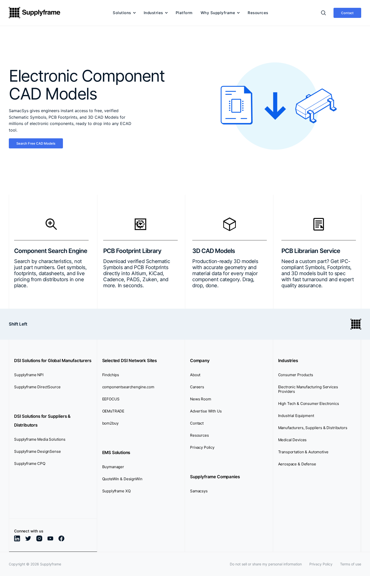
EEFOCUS (111, 399)
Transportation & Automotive (303, 452)
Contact (347, 13)
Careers (197, 387)
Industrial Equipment (296, 415)
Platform (184, 13)
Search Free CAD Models (35, 143)
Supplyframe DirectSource (37, 387)
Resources (258, 13)
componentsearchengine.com (128, 387)
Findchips (110, 374)
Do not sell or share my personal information (266, 564)
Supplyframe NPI (29, 374)
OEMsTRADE (113, 411)
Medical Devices (292, 439)
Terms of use (350, 564)
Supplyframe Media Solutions (39, 439)
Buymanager (113, 466)
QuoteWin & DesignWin (122, 478)
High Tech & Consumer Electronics (308, 403)
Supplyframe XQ (116, 491)
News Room (200, 399)
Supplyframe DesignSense (37, 451)
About (195, 374)
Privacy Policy (202, 447)
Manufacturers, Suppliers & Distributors (312, 427)
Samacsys (199, 491)
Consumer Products (295, 374)
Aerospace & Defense (297, 464)
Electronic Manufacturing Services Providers (308, 389)
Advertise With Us (205, 411)
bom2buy (110, 423)
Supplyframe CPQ (29, 463)
